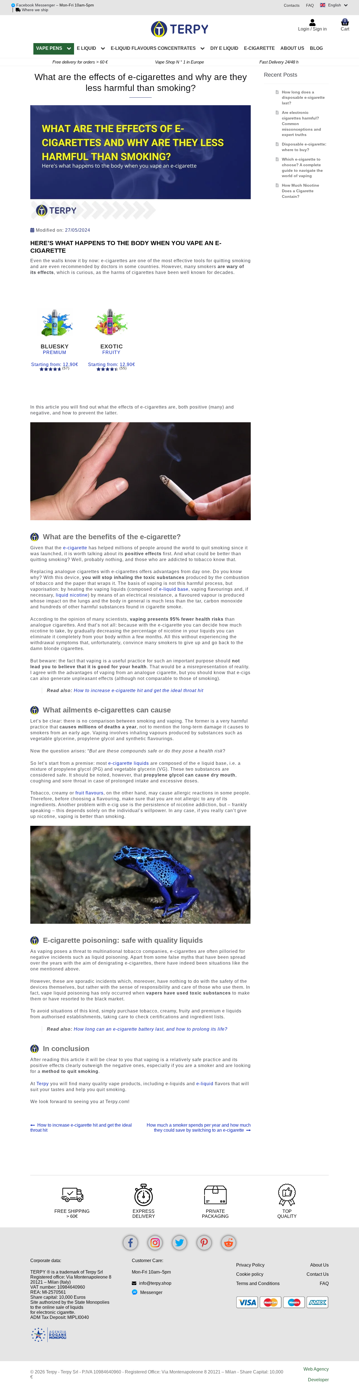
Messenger (151, 1292)
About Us (319, 1265)
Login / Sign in (312, 29)
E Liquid (86, 48)
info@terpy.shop (155, 1283)
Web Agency (316, 1369)
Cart (345, 24)
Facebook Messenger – (37, 5)
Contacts (292, 5)
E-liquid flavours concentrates (153, 48)
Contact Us (318, 1274)
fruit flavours (89, 793)
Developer (318, 1379)
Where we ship (35, 10)
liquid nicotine (72, 595)
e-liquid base (173, 589)
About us (292, 48)
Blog (316, 48)
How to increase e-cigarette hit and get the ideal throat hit (138, 690)
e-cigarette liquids (128, 763)
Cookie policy (249, 1274)
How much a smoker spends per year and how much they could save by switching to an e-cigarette (198, 1128)
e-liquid (204, 1083)
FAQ (310, 5)
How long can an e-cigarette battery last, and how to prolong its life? (150, 1029)
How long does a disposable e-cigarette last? (303, 97)
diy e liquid (224, 48)
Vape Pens (49, 48)
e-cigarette (259, 48)
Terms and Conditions (258, 1283)
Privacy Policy (250, 1265)
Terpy (42, 1083)
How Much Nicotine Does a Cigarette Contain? (300, 191)
